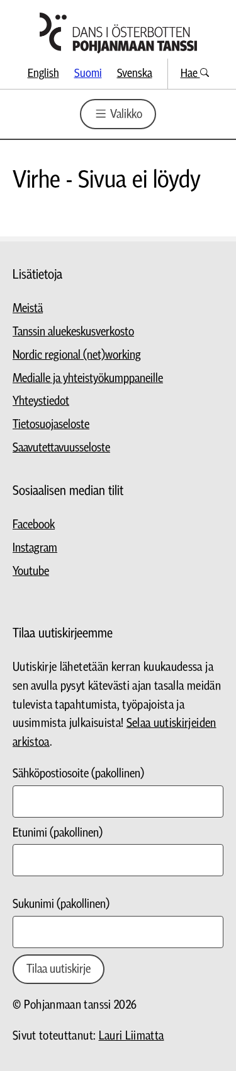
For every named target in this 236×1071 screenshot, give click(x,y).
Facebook (34, 525)
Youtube (31, 571)
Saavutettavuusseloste (61, 448)
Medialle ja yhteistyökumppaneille (88, 379)
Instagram (35, 548)
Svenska (134, 73)
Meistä (28, 309)
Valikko (125, 114)
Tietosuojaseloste (51, 425)
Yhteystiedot (41, 401)
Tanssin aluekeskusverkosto (73, 332)
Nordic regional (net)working (77, 355)
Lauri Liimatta (131, 1036)
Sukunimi (61, 904)
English (43, 73)
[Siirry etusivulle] (118, 33)
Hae (190, 73)
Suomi (88, 73)
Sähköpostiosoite (78, 774)
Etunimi (58, 833)
